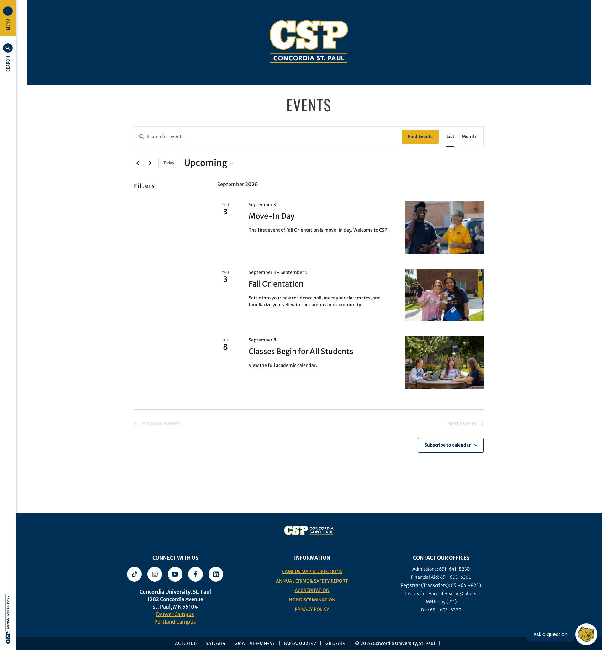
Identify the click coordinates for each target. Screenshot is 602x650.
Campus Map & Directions (312, 571)
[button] (8, 57)
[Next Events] (150, 163)
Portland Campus (175, 622)
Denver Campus (175, 614)
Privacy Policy (312, 609)
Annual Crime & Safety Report (312, 581)
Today (168, 162)
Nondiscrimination (312, 600)
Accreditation (312, 590)
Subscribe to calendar (448, 445)
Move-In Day (271, 216)
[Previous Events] (137, 163)
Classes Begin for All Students (301, 351)
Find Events (420, 136)
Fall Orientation (276, 284)
